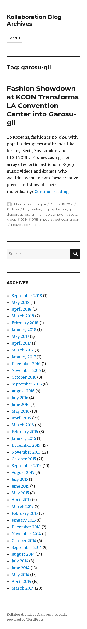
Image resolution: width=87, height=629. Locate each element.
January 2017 (24, 356)
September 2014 (27, 547)
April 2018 (21, 309)
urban (74, 219)
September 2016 (27, 384)
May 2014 (20, 574)
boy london (32, 209)
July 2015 (20, 479)
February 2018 (25, 322)
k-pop (11, 219)
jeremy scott (67, 214)
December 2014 (26, 526)
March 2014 (23, 588)
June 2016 (20, 404)
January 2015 (24, 520)
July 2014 (20, 561)
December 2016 (26, 363)
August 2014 (23, 554)
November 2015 (26, 452)
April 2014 (21, 581)
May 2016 (20, 411)
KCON (23, 219)
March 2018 (23, 316)
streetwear (59, 219)
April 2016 (21, 418)
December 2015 (26, 445)
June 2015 (20, 486)
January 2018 (24, 329)
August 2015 (23, 472)
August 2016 (23, 390)
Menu (14, 38)
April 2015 (21, 499)
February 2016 (25, 431)
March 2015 (23, 506)
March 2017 (23, 350)
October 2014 (24, 540)
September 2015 (27, 465)
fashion (61, 209)
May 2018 (20, 302)
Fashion (13, 209)
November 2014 (26, 533)
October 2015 (24, 458)
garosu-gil (27, 214)
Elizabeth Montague (30, 204)
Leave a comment (25, 225)
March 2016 (23, 424)
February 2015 (25, 513)
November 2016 (26, 370)
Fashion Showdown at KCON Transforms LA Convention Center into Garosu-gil (43, 105)
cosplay (49, 209)
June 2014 (20, 567)
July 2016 (20, 397)
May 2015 (20, 492)
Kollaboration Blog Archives (29, 614)
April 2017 (21, 343)
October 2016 (24, 377)
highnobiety (46, 214)
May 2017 (20, 336)
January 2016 (24, 438)
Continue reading (52, 191)
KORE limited (39, 219)
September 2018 (27, 295)
